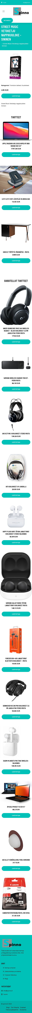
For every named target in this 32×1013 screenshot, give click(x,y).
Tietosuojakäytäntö (12, 1010)
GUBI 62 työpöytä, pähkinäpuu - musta (16, 252)
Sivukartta (23, 1010)
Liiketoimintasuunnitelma (13, 971)
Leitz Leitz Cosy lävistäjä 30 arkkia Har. (16, 199)
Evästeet (23, 1007)
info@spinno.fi (26, 2)
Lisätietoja (16, 96)
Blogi (6, 979)
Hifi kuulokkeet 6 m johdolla (16, 486)
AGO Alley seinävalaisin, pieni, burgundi (16, 860)
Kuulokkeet (25, 85)
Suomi (4, 2)
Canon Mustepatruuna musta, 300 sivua (16, 913)
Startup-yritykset (10, 968)
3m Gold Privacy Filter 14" (16, 807)
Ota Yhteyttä (15, 1007)
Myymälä (7, 20)
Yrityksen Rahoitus (11, 975)
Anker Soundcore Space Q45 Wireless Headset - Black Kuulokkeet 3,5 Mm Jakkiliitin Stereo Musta (16, 330)
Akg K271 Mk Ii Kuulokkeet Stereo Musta (16, 433)
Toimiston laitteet (15, 85)
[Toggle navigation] (3, 11)
